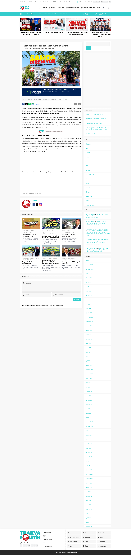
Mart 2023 (88, 439)
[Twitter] (96, 2)
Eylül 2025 (88, 308)
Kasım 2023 (89, 404)
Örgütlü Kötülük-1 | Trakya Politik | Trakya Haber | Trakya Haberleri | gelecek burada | (96, 223)
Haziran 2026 (89, 269)
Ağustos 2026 (89, 260)
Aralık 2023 (89, 400)
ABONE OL (37, 104)
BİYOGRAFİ (89, 144)
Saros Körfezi (38, 193)
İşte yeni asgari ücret (91, 248)
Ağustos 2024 (89, 365)
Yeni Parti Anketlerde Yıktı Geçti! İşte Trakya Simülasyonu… (77, 33)
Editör (35, 200)
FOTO (87, 161)
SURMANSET (89, 196)
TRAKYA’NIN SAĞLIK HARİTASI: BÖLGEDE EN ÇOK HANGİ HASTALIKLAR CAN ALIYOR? (97, 128)
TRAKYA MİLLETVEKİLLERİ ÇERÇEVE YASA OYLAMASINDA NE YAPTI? (100, 34)
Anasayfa (26, 48)
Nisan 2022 (89, 487)
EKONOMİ (88, 153)
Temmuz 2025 (89, 317)
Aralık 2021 (89, 505)
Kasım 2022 (89, 457)
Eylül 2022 (88, 465)
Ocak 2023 (88, 448)
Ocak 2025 (88, 343)
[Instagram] (99, 2)
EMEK (87, 157)
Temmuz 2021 (89, 526)
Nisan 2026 (89, 278)
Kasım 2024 (89, 352)
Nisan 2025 (89, 330)
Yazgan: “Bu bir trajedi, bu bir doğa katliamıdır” (30, 262)
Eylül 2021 (88, 518)
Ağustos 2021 (89, 522)
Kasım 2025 (89, 299)
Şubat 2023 (89, 443)
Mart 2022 (88, 491)
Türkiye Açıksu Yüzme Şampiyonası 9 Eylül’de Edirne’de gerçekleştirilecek (51, 261)
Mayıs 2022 (89, 483)
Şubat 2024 (89, 391)
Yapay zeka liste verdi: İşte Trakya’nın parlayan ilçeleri (50, 236)
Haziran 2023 (89, 426)
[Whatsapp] (104, 2)
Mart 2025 (88, 334)
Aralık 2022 (89, 452)
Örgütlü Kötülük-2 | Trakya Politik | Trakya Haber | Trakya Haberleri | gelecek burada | (97, 215)
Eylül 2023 (88, 413)
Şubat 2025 (89, 339)
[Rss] (107, 2)
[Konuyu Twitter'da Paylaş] (26, 104)
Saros (32, 193)
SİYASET (69, 230)
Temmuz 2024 (89, 369)
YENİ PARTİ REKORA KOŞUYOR (42, 14)
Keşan (29, 193)
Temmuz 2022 (89, 474)
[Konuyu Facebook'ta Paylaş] (23, 104)
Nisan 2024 (89, 382)
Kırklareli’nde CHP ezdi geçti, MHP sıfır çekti (97, 229)
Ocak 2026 (88, 291)
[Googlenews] (110, 2)
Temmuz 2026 (89, 265)
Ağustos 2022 (89, 470)
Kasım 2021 (89, 509)
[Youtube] (102, 2)
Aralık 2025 (89, 295)
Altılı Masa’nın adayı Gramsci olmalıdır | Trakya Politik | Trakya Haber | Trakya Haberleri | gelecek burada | (97, 242)
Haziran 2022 (89, 478)
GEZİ (87, 166)
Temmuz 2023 (89, 422)
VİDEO (87, 201)
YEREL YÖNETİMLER (91, 205)
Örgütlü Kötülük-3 (90, 214)
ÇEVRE (30, 48)
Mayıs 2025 (89, 326)
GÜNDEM (28, 230)
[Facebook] (94, 2)
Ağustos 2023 (89, 417)
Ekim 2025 (88, 304)
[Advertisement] (9, 35)
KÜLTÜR (88, 179)
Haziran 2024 (89, 374)
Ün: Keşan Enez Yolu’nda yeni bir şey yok (71, 262)
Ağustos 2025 (89, 313)
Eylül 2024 (88, 361)
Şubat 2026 (89, 286)
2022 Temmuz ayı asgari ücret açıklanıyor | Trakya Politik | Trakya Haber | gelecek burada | (97, 250)
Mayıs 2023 (89, 430)
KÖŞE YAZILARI (90, 174)
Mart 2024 (88, 387)
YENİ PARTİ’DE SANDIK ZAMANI (94, 123)
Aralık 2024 (89, 347)
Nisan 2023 (89, 435)
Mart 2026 (88, 282)
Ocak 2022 (88, 500)
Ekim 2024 (88, 356)
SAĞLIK (88, 187)
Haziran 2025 (89, 321)
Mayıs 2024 (89, 378)
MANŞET (33, 230)
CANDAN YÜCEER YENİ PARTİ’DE (94, 114)
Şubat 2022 (89, 496)
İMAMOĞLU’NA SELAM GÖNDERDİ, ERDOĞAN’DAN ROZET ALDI (31, 33)
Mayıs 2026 (89, 273)
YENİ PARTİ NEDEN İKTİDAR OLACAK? (96, 119)
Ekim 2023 (88, 409)
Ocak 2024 (88, 395)
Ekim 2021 (88, 513)
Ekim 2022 (88, 461)
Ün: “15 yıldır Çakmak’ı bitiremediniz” (68, 235)
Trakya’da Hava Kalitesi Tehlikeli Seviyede (29, 235)
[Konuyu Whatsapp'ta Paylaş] (29, 104)
